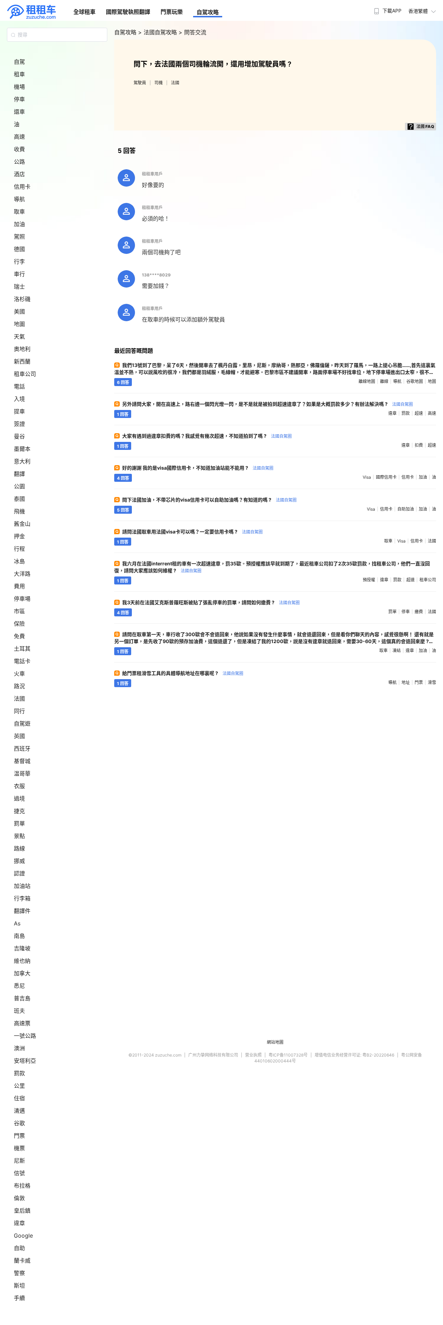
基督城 (22, 761)
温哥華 (22, 773)
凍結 (396, 650)
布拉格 (22, 1185)
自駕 (19, 61)
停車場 (22, 598)
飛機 (19, 511)
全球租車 (84, 11)
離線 (384, 381)
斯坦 (19, 1285)
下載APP (391, 11)
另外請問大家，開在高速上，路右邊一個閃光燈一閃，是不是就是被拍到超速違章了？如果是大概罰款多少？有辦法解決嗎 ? (267, 404)
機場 (19, 86)
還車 (19, 111)
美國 (19, 311)
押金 (19, 536)
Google (23, 1235)
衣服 (19, 786)
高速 (19, 136)
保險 (19, 623)
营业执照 (253, 1055)
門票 (19, 1135)
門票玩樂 (172, 11)
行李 (19, 261)
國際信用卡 (386, 477)
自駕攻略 (208, 12)
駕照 (19, 236)
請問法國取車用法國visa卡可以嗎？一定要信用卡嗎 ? (192, 532)
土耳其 (22, 648)
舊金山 (22, 523)
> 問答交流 (192, 32)
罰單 (19, 823)
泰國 (19, 498)
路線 (19, 848)
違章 (19, 1223)
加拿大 (22, 973)
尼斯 (19, 1160)
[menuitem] (387, 8)
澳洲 (19, 1048)
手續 (19, 1297)
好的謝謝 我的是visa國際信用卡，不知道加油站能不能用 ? (197, 468)
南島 (19, 935)
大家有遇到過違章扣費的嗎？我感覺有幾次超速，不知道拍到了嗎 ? (207, 436)
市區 (19, 611)
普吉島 (22, 998)
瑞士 (19, 286)
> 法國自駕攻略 (158, 32)
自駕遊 (22, 723)
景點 (19, 835)
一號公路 (25, 1035)
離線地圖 (367, 381)
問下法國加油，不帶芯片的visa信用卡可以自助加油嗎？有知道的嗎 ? (209, 500)
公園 (19, 486)
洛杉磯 (22, 299)
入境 (19, 398)
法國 (19, 698)
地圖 (19, 323)
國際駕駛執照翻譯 (128, 11)
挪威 (19, 860)
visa (367, 477)
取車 (19, 211)
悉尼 (19, 985)
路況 (19, 686)
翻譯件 (22, 910)
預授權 (369, 579)
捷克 (19, 810)
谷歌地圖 (414, 381)
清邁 (19, 1110)
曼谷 (19, 436)
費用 (19, 586)
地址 (405, 682)
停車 (19, 99)
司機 (158, 82)
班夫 (19, 1010)
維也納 (22, 960)
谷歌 (19, 1123)
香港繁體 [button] (418, 11)
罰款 (19, 1073)
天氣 (19, 336)
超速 (419, 413)
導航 (19, 199)
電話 (19, 386)
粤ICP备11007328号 (288, 1055)
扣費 (419, 445)
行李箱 (22, 898)
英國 (19, 736)
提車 (19, 411)
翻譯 (19, 473)
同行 (19, 711)
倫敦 (19, 1198)
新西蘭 (22, 361)
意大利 (22, 461)
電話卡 (22, 661)
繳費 (419, 611)
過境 (19, 798)
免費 (19, 636)
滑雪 (432, 682)
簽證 (19, 423)
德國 (19, 249)
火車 (19, 673)
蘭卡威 (22, 1260)
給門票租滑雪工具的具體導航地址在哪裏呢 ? (182, 673)
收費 (19, 149)
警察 (19, 1273)
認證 (19, 873)
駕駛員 (140, 82)
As (17, 923)
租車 (19, 74)
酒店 (19, 174)
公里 (19, 1085)
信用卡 (22, 186)
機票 (19, 1148)
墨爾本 (22, 448)
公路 (19, 161)
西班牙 (22, 748)
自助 (19, 1248)
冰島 (19, 561)
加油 (19, 224)
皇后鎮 (22, 1210)
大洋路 (22, 573)
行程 (19, 548)
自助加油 (405, 509)
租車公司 (25, 373)
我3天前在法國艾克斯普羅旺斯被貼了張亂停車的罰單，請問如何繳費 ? (211, 602)
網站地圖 (275, 1042)
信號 (19, 1173)
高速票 (22, 1023)
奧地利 (22, 348)
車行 (19, 274)
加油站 (22, 885)
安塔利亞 (25, 1060)
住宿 (19, 1098)
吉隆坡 (22, 948)
